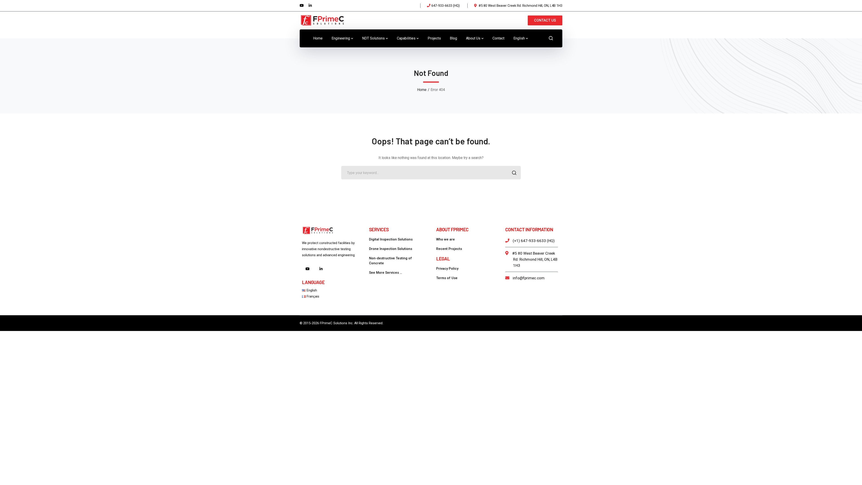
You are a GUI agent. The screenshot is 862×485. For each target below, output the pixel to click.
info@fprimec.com (529, 278)
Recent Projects (449, 249)
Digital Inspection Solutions (391, 239)
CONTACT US (545, 20)
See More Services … (385, 273)
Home (422, 90)
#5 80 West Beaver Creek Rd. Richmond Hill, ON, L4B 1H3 (534, 259)
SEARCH (514, 173)
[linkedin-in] (321, 269)
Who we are (445, 239)
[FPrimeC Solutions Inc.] (322, 20)
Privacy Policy (447, 269)
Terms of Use (446, 278)
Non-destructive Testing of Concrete (390, 260)
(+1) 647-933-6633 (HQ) (534, 240)
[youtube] (307, 269)
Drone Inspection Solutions (390, 249)
